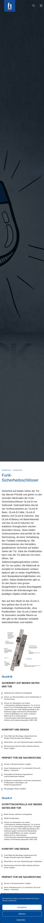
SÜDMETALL (6, 470)
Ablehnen (22, 914)
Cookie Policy (20, 920)
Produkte (17, 470)
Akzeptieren (22, 907)
